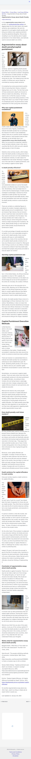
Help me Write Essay (6, 19)
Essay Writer (5, 12)
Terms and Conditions (15, 752)
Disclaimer (15, 756)
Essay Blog (13, 12)
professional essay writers (16, 24)
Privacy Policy (15, 754)
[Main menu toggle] (29, 1)
